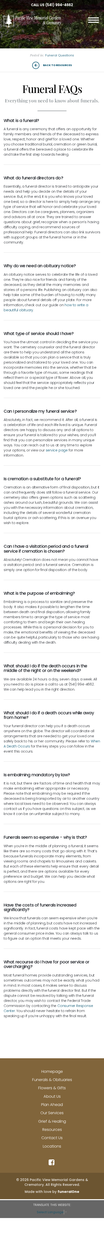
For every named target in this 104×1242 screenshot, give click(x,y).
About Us (52, 1096)
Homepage (52, 1071)
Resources (52, 1129)
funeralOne (68, 1191)
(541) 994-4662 (59, 4)
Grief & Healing (52, 1121)
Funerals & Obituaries (52, 1079)
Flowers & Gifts (52, 1088)
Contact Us (52, 1138)
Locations (52, 1146)
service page (57, 450)
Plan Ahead (52, 1104)
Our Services (52, 1113)
